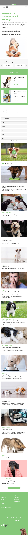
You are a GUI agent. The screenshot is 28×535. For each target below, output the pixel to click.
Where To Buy (4, 497)
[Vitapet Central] (4, 7)
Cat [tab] (2, 130)
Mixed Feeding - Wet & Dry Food (9, 214)
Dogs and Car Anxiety (7, 240)
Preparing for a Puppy (7, 429)
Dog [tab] (3, 122)
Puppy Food (16, 497)
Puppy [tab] (3, 126)
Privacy (12, 517)
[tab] (14, 119)
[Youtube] (16, 520)
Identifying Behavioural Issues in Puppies (11, 347)
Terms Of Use (18, 517)
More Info (16, 100)
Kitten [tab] (3, 134)
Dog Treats (16, 499)
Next (26, 66)
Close (13, 4)
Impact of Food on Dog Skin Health (10, 320)
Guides (3, 184)
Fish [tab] (3, 138)
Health (3, 212)
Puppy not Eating (6, 401)
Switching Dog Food (6, 457)
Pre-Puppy (8, 65)
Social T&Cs (3, 503)
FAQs (2, 501)
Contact (2, 499)
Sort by (2, 111)
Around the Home (15, 184)
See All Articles (5, 118)
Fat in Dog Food (5, 266)
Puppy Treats (17, 501)
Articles (2, 495)
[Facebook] (9, 520)
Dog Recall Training (9, 163)
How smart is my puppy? (8, 480)
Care (3, 238)
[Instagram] (12, 520)
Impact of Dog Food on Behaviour (10, 375)
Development (8, 184)
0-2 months (19, 65)
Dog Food (16, 495)
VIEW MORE (14, 487)
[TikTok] (19, 520)
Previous (1, 66)
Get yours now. (17, 84)
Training (10, 345)
